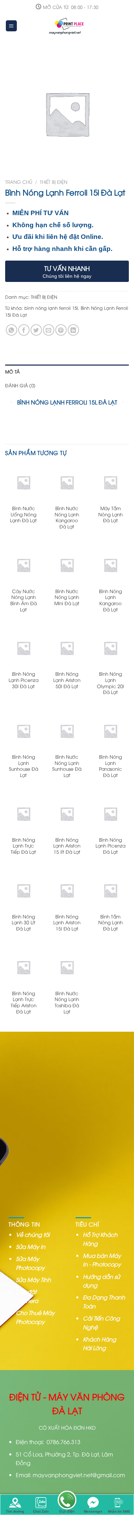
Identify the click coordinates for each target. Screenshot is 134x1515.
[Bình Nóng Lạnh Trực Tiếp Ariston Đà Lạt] (23, 967)
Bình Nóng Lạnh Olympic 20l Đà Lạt (110, 683)
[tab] (67, 371)
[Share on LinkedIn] (73, 330)
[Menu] (11, 26)
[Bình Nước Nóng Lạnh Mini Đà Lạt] (66, 565)
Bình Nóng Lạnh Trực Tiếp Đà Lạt (23, 846)
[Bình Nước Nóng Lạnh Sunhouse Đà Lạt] (66, 731)
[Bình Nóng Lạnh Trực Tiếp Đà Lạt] (23, 813)
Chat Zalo (41, 1511)
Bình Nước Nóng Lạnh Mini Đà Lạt (66, 597)
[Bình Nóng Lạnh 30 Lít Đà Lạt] (23, 890)
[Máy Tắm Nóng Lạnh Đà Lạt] (110, 482)
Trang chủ (18, 181)
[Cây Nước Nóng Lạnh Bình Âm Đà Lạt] (23, 565)
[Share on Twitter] (36, 330)
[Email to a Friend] (48, 330)
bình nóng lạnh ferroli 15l (51, 308)
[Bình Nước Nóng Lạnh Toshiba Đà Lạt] (66, 967)
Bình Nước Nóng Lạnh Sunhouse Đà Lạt (66, 766)
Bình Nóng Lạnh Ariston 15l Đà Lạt (66, 922)
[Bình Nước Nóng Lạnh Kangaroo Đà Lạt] (66, 482)
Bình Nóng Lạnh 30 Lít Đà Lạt (23, 922)
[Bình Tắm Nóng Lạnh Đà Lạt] (110, 890)
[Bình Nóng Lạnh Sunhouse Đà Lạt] (23, 731)
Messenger (93, 1511)
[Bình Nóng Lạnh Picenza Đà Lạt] (110, 813)
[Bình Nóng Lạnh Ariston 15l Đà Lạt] (66, 890)
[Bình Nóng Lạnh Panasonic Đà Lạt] (110, 731)
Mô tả (12, 371)
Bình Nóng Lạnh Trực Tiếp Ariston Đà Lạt (23, 1002)
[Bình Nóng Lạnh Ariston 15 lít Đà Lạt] (66, 813)
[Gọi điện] (67, 1500)
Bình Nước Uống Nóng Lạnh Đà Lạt (23, 514)
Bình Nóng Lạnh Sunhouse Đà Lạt (23, 766)
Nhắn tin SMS (119, 1511)
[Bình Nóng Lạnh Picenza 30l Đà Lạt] (23, 648)
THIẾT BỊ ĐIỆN (53, 181)
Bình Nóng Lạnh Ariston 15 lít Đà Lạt (66, 846)
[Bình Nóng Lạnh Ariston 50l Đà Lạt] (66, 648)
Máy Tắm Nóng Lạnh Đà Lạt (110, 514)
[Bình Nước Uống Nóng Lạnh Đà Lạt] (23, 482)
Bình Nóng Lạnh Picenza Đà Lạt (110, 846)
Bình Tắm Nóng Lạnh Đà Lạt (110, 922)
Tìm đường (15, 1511)
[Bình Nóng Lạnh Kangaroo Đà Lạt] (110, 565)
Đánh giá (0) (20, 385)
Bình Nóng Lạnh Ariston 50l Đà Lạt (66, 680)
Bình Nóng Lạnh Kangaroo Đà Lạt (110, 600)
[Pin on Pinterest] (61, 330)
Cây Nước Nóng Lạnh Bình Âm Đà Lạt (23, 600)
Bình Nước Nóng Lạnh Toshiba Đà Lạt (67, 1002)
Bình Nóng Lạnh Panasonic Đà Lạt (110, 766)
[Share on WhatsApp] (11, 330)
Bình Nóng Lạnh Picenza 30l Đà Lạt (23, 680)
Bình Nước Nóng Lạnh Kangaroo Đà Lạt (67, 517)
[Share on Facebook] (24, 330)
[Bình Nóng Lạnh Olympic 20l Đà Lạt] (110, 648)
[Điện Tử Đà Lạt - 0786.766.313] (67, 26)
